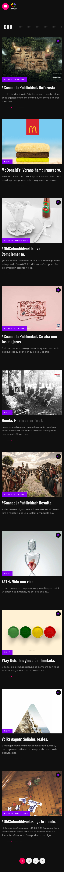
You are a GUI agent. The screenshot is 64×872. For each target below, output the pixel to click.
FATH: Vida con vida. (18, 581)
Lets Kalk (6, 107)
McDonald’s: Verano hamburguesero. (31, 170)
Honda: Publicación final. (22, 420)
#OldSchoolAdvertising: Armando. (29, 821)
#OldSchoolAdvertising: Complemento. (21, 251)
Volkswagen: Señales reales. (25, 739)
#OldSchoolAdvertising (16, 240)
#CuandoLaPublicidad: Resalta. (27, 503)
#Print (7, 162)
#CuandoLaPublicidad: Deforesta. (29, 87)
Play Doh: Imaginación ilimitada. (28, 660)
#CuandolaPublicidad (14, 79)
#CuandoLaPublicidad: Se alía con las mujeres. (29, 339)
